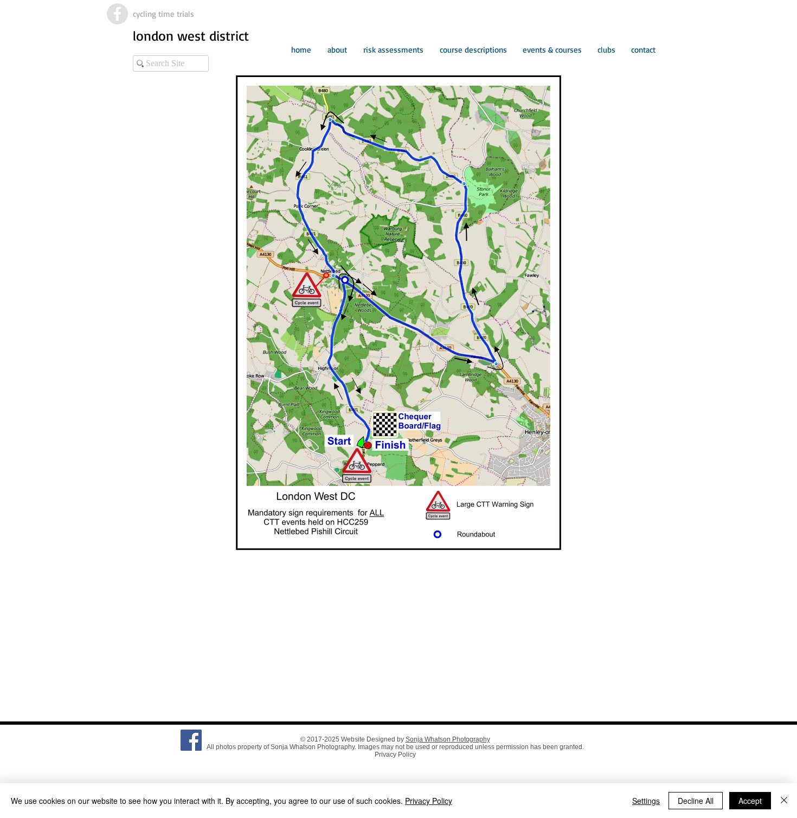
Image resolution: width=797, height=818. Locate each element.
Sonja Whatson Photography (448, 739)
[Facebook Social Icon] (191, 740)
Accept (750, 800)
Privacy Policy (395, 754)
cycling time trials (163, 14)
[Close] (783, 800)
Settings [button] (646, 800)
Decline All (696, 800)
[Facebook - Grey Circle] (117, 13)
